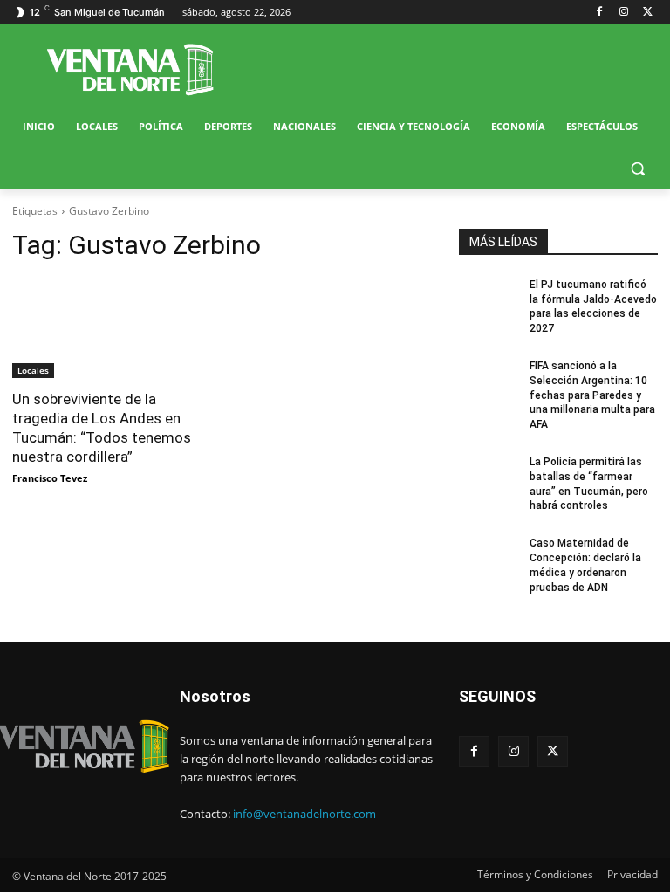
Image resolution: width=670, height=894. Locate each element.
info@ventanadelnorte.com (304, 814)
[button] (637, 168)
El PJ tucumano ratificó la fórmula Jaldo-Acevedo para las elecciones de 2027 (593, 306)
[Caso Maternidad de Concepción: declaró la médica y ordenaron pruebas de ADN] (488, 557)
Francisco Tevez (49, 478)
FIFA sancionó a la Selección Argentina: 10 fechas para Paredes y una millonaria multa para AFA (592, 395)
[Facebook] (600, 13)
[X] (648, 13)
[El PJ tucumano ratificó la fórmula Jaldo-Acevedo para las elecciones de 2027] (488, 299)
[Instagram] (623, 13)
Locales (33, 370)
